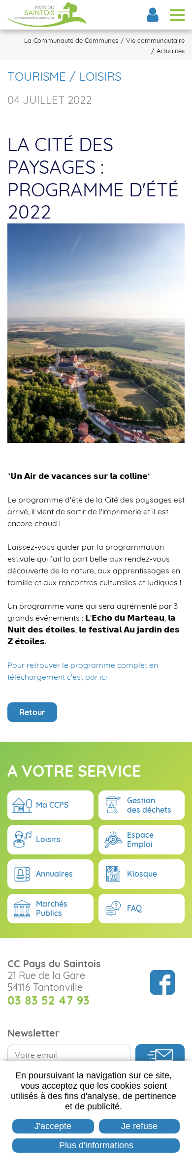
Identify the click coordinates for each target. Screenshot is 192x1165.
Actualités (171, 51)
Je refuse (139, 1126)
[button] (96, 332)
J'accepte (52, 1126)
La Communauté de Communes (71, 40)
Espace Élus (152, 15)
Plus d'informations (96, 1145)
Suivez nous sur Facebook (162, 982)
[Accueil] (47, 14)
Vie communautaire (155, 40)
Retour (32, 712)
